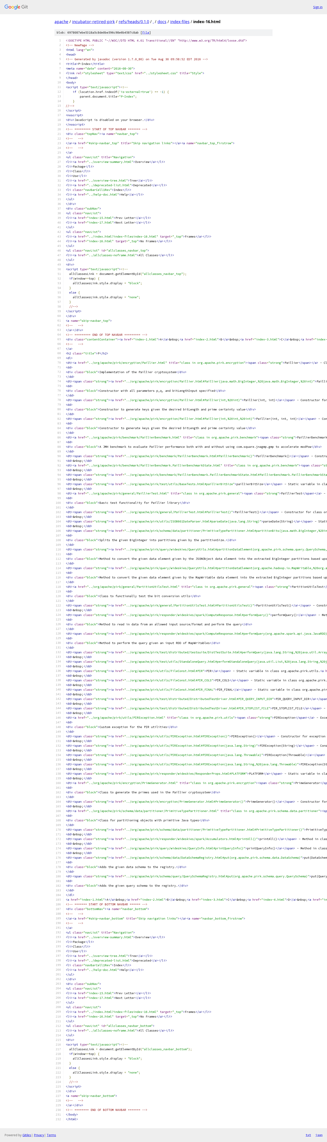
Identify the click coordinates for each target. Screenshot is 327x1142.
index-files (180, 21)
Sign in (318, 7)
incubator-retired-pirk (93, 21)
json (319, 1135)
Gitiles (26, 1135)
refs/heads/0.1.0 (134, 21)
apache (61, 21)
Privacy (39, 1135)
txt (308, 1135)
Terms (51, 1135)
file (145, 32)
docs (161, 21)
